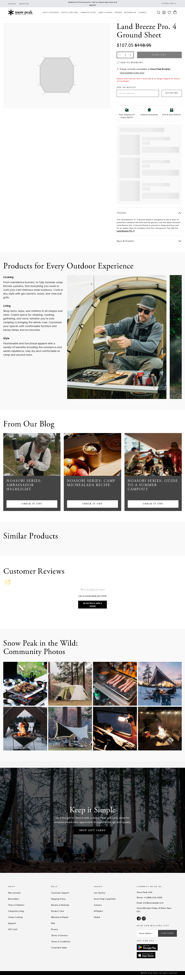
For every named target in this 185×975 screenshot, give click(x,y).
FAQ (53, 923)
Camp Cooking (15, 917)
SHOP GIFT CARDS (92, 830)
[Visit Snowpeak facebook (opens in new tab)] (139, 918)
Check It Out (32, 504)
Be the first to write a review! (92, 604)
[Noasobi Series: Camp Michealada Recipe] (92, 454)
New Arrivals (14, 893)
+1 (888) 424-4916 (153, 897)
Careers (98, 905)
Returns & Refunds (60, 905)
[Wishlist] (169, 12)
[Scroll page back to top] (177, 967)
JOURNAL (142, 12)
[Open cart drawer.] (175, 12)
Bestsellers (13, 899)
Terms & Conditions (60, 941)
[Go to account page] (164, 12)
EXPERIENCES (130, 12)
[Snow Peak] (20, 12)
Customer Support (60, 893)
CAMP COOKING (105, 12)
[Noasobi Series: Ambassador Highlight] (32, 454)
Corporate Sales (59, 947)
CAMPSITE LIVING (88, 12)
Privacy (54, 929)
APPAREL (118, 12)
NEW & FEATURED (51, 12)
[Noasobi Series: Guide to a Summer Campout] (153, 454)
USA (172, 3)
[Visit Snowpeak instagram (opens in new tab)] (144, 918)
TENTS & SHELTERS (69, 12)
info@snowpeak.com (153, 903)
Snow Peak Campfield (104, 899)
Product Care (57, 911)
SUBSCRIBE (167, 933)
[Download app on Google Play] (147, 947)
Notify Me (171, 93)
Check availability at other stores (132, 73)
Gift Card (12, 929)
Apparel (12, 923)
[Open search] (159, 12)
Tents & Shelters (16, 905)
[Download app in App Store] (146, 955)
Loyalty (12, 4)
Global (97, 917)
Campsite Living (16, 911)
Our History (99, 893)
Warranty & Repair (60, 917)
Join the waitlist (126, 87)
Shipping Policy (58, 899)
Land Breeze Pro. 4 (126, 231)
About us (24, 4)
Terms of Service (59, 935)
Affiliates (98, 911)
